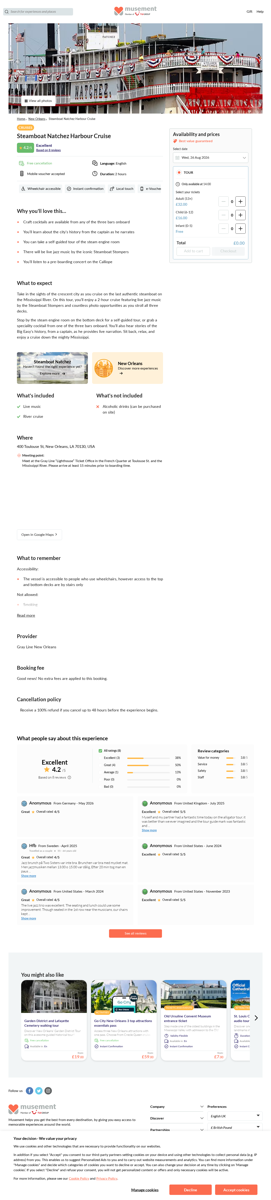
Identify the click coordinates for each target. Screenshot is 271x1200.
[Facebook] (29, 1091)
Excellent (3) (112, 758)
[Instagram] (47, 1091)
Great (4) (109, 765)
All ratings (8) (112, 750)
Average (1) (111, 772)
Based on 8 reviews (48, 150)
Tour (188, 172)
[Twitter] (38, 1091)
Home (21, 119)
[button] (210, 172)
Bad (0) (108, 786)
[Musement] (135, 12)
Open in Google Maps (38, 534)
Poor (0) (109, 779)
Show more (149, 830)
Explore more (50, 373)
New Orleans (36, 119)
